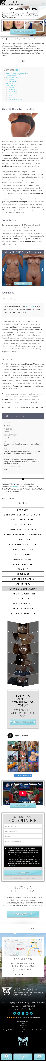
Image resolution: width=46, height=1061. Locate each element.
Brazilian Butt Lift (23, 520)
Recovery (8, 84)
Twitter (18, 1013)
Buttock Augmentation (23, 589)
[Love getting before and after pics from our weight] (23, 746)
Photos (7, 1058)
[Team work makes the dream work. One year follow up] (33, 767)
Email (39, 1058)
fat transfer (30, 306)
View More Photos (23, 283)
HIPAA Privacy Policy (23, 1021)
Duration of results (14, 99)
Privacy (28, 878)
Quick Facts (9, 85)
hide (17, 70)
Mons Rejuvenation (23, 614)
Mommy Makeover (23, 564)
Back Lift (23, 510)
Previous (4, 270)
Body (18, 39)
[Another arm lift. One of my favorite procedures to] (12, 767)
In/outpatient (12, 91)
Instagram (27, 1013)
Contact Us (23, 914)
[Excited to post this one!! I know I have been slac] (33, 746)
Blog (23, 1028)
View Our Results (23, 32)
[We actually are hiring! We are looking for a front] (12, 746)
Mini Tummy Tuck (23, 549)
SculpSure (23, 574)
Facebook (14, 1013)
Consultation (10, 76)
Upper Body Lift (23, 604)
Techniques (9, 80)
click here (15, 487)
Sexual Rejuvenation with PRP (23, 535)
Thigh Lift (23, 599)
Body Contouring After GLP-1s (23, 515)
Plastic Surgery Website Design (15, 1002)
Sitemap (23, 1023)
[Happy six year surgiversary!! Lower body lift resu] (23, 767)
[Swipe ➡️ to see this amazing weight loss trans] (33, 756)
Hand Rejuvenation (23, 594)
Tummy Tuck (23, 539)
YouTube (31, 1013)
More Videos (23, 805)
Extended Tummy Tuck (23, 544)
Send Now (23, 873)
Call (23, 1058)
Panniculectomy (23, 609)
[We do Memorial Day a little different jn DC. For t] (12, 756)
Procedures (11, 39)
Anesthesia (11, 89)
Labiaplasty (23, 584)
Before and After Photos (14, 78)
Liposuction (23, 554)
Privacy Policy (29, 861)
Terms (33, 878)
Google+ (23, 1013)
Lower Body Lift (23, 559)
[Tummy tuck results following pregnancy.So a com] (23, 756)
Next (42, 270)
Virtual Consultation (23, 722)
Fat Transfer (11, 82)
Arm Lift (23, 569)
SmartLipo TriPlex (23, 579)
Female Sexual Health (23, 530)
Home (3, 39)
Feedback (23, 1025)
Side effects (11, 93)
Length (10, 87)
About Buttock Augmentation (16, 74)
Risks (9, 95)
